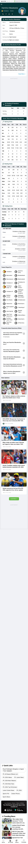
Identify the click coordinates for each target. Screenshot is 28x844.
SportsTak (3, 1)
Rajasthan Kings (13, 70)
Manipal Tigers (11, 66)
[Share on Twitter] (3, 14)
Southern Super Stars (19, 68)
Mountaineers (13, 55)
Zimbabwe (5, 53)
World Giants (21, 63)
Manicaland (22, 53)
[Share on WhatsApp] (9, 14)
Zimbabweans (6, 63)
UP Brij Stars (21, 70)
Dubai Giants (6, 70)
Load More (13, 498)
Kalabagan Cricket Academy (10, 60)
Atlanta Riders (9, 68)
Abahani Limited (21, 60)
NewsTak (8, 1)
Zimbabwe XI (21, 58)
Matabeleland (6, 55)
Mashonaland (21, 55)
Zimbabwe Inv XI (14, 57)
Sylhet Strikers (12, 58)
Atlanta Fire (14, 63)
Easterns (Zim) (13, 53)
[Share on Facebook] (6, 14)
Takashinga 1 (18, 65)
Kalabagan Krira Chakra (9, 61)
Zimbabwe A (6, 57)
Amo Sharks (21, 61)
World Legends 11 (8, 65)
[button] (14, 387)
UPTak (12, 1)
